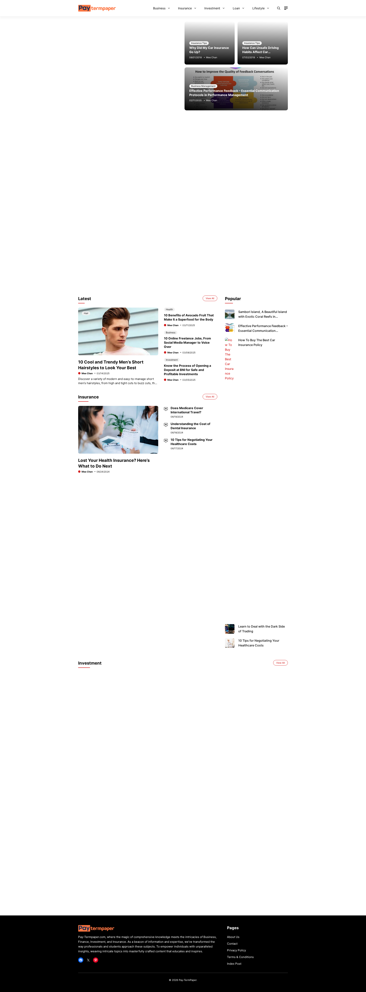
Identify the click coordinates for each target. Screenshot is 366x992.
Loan (236, 8)
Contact (232, 943)
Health (169, 309)
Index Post (234, 963)
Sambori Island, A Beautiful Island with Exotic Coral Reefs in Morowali (262, 316)
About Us (233, 937)
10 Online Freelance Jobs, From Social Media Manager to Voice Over (187, 342)
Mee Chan (211, 57)
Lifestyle (258, 8)
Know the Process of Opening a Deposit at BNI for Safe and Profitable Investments (187, 370)
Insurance (185, 8)
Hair (86, 313)
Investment (212, 8)
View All (210, 298)
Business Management (203, 86)
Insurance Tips (199, 43)
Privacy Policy (236, 950)
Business (159, 8)
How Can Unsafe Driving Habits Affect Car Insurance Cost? (260, 52)
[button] (278, 8)
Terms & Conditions (240, 957)
